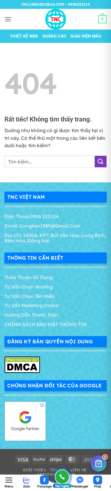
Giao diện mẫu (85, 36)
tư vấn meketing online (31, 305)
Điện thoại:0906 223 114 (31, 216)
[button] (8, 19)
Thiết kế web (24, 36)
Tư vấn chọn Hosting (28, 287)
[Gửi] (101, 161)
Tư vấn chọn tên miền (29, 296)
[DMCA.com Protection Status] (22, 364)
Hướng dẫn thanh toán (31, 315)
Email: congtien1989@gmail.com (42, 226)
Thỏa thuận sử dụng (28, 277)
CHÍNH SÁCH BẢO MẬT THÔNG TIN (45, 324)
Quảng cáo (54, 36)
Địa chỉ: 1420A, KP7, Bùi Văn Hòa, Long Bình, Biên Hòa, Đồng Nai (55, 238)
